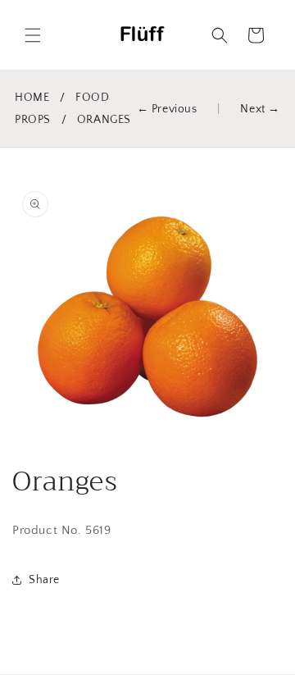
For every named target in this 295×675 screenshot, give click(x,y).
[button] (33, 35)
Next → (260, 109)
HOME (32, 97)
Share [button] (44, 579)
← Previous (167, 109)
